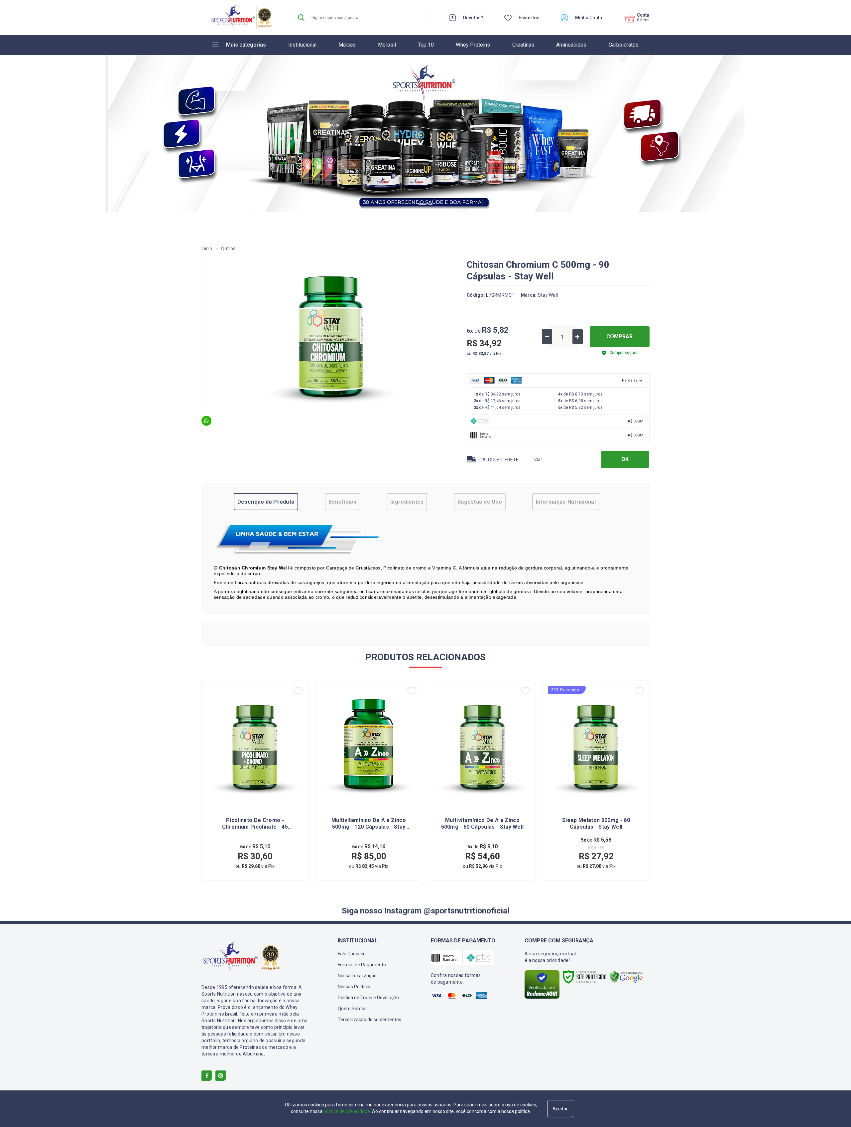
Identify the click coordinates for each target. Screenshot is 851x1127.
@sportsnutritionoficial (467, 910)
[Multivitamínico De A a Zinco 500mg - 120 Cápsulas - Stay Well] (368, 781)
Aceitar (560, 1108)
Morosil (387, 45)
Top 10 (426, 45)
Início (206, 248)
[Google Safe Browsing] (626, 976)
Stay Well (548, 295)
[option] (425, 130)
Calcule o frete (499, 459)
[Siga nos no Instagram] (220, 1075)
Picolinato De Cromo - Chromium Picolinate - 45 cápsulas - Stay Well (255, 823)
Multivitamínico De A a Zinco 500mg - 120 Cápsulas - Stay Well (368, 823)
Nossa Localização (357, 975)
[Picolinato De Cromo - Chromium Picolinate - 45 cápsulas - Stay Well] (255, 781)
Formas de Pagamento (362, 964)
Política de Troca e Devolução (368, 997)
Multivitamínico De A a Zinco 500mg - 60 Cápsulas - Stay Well (482, 823)
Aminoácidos (571, 45)
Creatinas (523, 45)
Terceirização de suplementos (369, 1019)
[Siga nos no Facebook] (206, 1075)
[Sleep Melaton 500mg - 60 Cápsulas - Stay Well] (596, 781)
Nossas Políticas (355, 986)
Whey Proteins (473, 45)
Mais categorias (246, 45)
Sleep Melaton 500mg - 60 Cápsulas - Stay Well (596, 823)
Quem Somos (352, 1008)
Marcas (347, 45)
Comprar (619, 336)
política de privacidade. (347, 1111)
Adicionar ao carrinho (271, 858)
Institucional (302, 45)
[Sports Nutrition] (241, 17)
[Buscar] (301, 17)
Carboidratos (624, 45)
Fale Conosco (352, 953)
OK (625, 459)
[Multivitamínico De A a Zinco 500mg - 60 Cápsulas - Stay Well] (482, 781)
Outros (228, 248)
